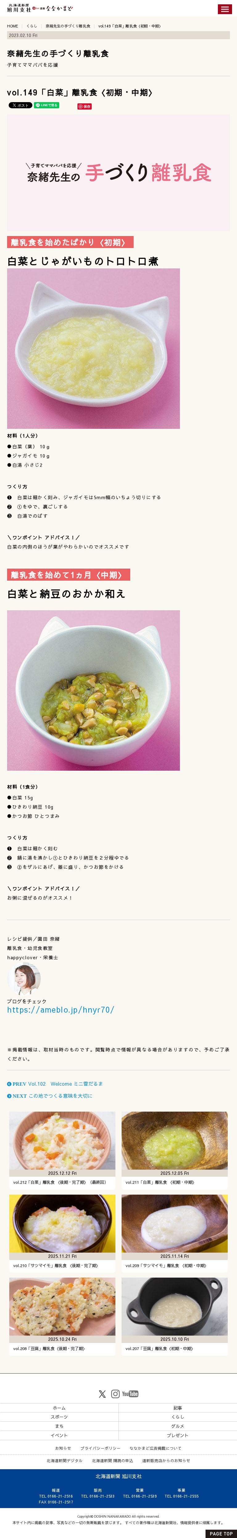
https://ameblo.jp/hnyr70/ (61, 1009)
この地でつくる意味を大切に (52, 1095)
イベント (59, 1435)
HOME (12, 25)
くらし (31, 25)
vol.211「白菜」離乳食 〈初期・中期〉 (161, 1182)
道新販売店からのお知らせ (166, 1460)
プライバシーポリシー (101, 1448)
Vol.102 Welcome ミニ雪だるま (57, 1083)
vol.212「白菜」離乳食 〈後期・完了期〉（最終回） (60, 1182)
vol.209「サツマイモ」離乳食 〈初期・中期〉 (167, 1265)
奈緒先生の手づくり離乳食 (68, 25)
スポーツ (59, 1417)
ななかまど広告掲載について (156, 1448)
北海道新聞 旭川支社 (119, 1476)
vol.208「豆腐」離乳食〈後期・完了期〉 (50, 1348)
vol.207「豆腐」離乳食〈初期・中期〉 (160, 1348)
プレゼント (178, 1435)
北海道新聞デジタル (65, 1460)
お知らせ (63, 1448)
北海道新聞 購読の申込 (112, 1460)
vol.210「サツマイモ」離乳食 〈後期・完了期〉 (56, 1265)
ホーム (59, 1408)
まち (59, 1426)
